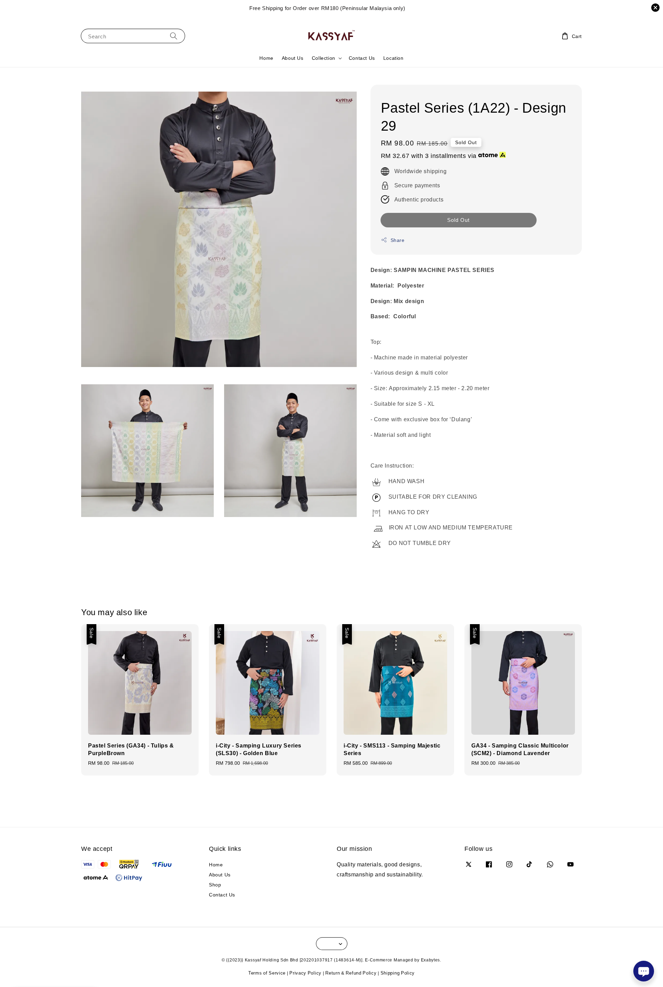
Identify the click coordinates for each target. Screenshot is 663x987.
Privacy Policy (305, 973)
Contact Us (362, 58)
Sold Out (458, 219)
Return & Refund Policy (350, 973)
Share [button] (398, 240)
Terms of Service (267, 973)
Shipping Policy (398, 973)
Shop (215, 884)
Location (393, 58)
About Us (293, 58)
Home (266, 58)
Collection (323, 58)
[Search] (174, 36)
